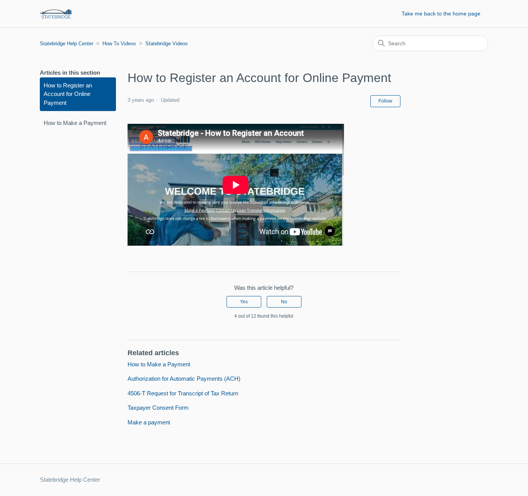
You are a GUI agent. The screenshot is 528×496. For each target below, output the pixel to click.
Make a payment (149, 422)
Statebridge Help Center (66, 43)
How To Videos (119, 43)
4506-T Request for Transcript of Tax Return (183, 393)
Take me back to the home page (441, 13)
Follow (385, 101)
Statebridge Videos (166, 43)
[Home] (56, 14)
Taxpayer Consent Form (158, 407)
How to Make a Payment (75, 123)
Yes (244, 301)
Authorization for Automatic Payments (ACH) (184, 378)
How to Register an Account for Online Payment (68, 94)
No (284, 301)
